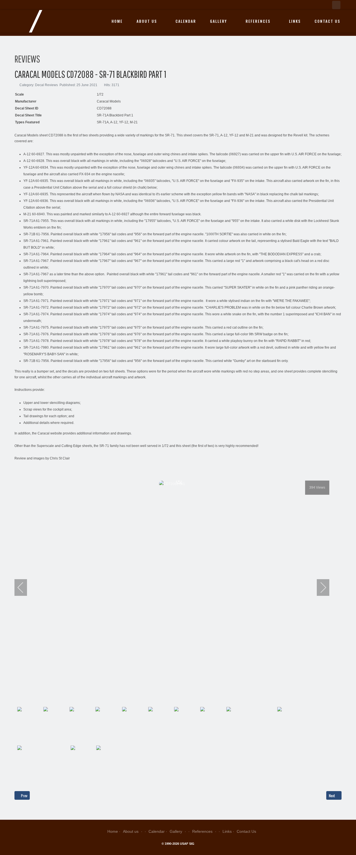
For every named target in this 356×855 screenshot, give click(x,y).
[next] (319, 587)
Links (295, 21)
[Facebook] (336, 5)
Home (117, 21)
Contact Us (327, 21)
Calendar (185, 21)
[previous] (24, 587)
